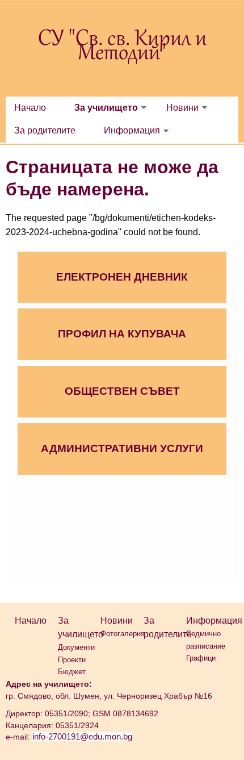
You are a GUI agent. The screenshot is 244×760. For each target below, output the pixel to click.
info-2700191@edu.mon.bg (82, 736)
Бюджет (72, 671)
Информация (132, 130)
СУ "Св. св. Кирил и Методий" (122, 47)
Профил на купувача (122, 334)
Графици (201, 658)
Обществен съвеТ (122, 391)
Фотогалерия (122, 633)
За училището (106, 107)
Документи (76, 647)
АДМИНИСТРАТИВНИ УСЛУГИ (122, 448)
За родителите (44, 130)
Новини (182, 107)
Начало (30, 107)
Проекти (72, 659)
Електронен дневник (122, 277)
